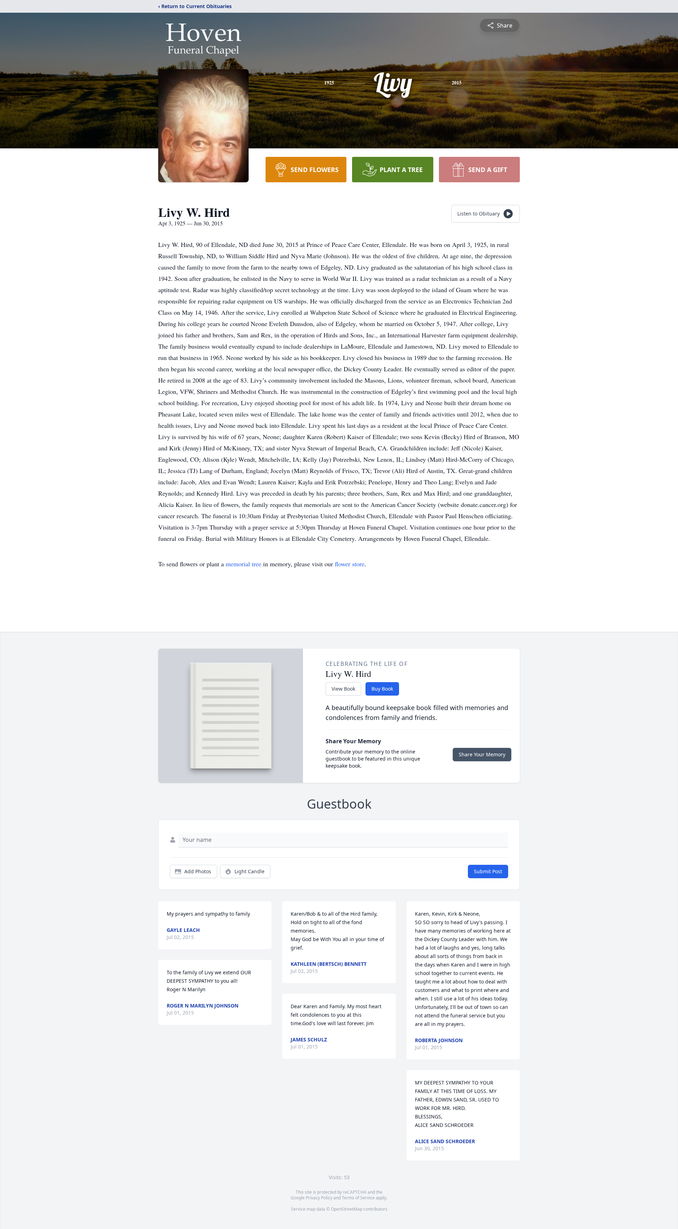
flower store (349, 564)
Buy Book (382, 688)
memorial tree (243, 564)
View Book (343, 688)
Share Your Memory (482, 754)
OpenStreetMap (346, 1209)
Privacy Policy (319, 1198)
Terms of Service (358, 1198)
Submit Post (488, 871)
